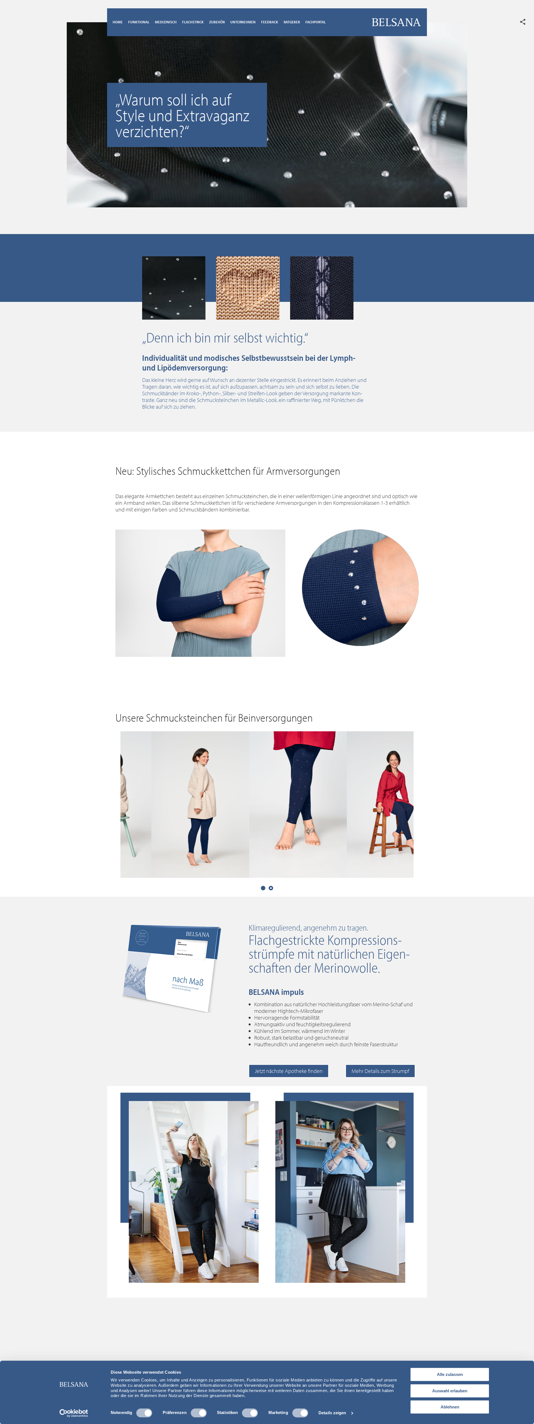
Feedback (269, 21)
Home (118, 21)
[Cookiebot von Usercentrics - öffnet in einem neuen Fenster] (74, 1413)
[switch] (199, 1412)
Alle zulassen (450, 1374)
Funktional (138, 21)
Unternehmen (243, 21)
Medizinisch (166, 21)
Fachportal (315, 21)
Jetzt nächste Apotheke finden (289, 1070)
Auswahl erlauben (449, 1390)
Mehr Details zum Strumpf (380, 1070)
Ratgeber (292, 21)
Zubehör (217, 21)
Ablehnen (450, 1407)
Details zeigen (332, 1413)
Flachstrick (193, 21)
